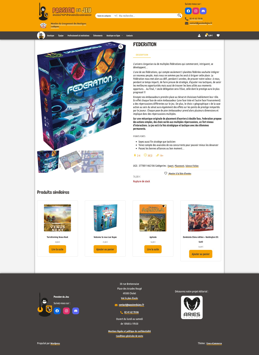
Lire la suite (57, 249)
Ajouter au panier (105, 249)
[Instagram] (195, 11)
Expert (170, 165)
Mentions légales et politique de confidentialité (129, 331)
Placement (179, 165)
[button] (120, 46)
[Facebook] (188, 11)
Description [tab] (142, 54)
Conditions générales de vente (129, 335)
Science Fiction (192, 165)
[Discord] (203, 11)
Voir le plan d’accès (129, 298)
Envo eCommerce (214, 343)
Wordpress (55, 343)
